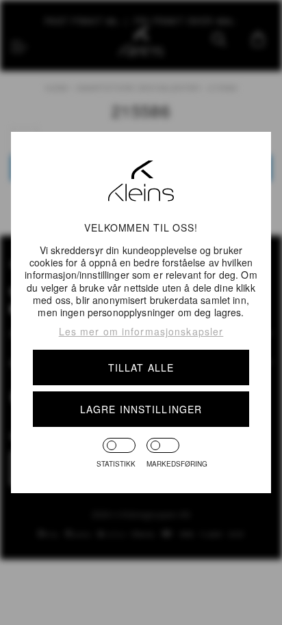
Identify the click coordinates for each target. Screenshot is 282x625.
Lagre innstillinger (141, 409)
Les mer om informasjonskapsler (141, 331)
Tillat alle (141, 367)
